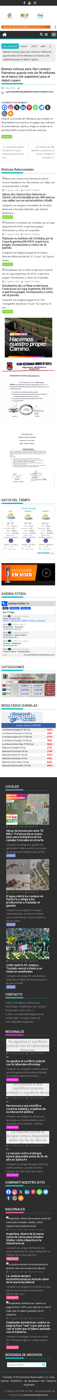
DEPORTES (6, 136)
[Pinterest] (29, 107)
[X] (17, 107)
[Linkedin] (23, 107)
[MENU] (53, 34)
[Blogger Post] (4, 113)
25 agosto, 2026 (15, 826)
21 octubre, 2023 (16, 1053)
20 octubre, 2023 (16, 1145)
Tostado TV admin (31, 190)
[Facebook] (4, 107)
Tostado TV (32, 826)
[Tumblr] (48, 107)
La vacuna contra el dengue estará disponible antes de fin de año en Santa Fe (27, 1138)
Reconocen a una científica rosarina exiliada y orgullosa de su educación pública (27, 1090)
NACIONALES (12, 1258)
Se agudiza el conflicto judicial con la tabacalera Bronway (27, 1046)
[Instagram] (10, 107)
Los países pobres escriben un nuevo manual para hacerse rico (13, 152)
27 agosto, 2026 (11, 190)
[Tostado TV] (4, 34)
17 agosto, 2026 (15, 892)
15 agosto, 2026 (15, 961)
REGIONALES (12, 1079)
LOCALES (11, 855)
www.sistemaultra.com (35, 1394)
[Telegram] (41, 107)
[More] (10, 113)
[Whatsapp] (35, 107)
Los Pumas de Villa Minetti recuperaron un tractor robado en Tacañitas (42, 152)
